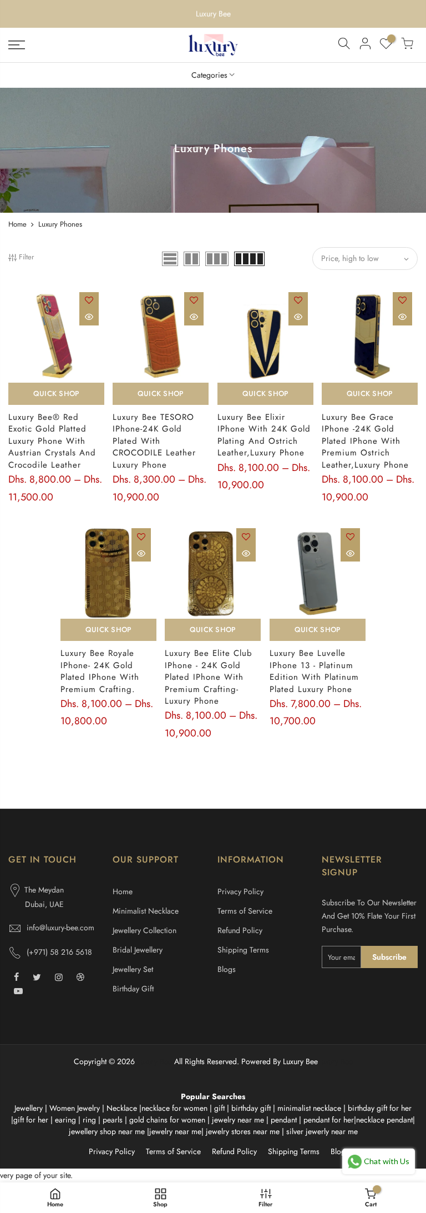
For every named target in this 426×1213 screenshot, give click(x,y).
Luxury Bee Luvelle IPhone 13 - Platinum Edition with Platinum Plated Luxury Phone (314, 671)
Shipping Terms (243, 949)
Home (17, 224)
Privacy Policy (240, 891)
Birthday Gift (133, 988)
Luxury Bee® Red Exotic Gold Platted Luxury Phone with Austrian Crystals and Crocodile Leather (52, 441)
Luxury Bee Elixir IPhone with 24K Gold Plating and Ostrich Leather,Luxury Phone (264, 435)
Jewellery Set (133, 969)
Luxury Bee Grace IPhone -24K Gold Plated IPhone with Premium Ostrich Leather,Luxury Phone (365, 441)
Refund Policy (239, 930)
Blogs (226, 969)
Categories (209, 75)
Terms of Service (244, 910)
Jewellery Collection (144, 930)
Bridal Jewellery (138, 949)
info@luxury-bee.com (60, 927)
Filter (26, 257)
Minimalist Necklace (146, 910)
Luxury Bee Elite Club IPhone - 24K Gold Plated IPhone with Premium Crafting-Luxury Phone (208, 677)
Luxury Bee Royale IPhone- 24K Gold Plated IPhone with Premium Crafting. (99, 671)
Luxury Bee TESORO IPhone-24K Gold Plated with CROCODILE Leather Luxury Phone (154, 441)
